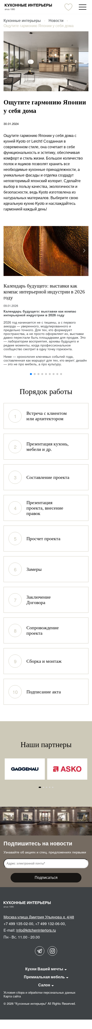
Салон (44, 985)
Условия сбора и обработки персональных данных (39, 992)
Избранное (68, 7)
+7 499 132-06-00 (50, 923)
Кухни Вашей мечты (44, 968)
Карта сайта (12, 996)
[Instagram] (52, 951)
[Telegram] (39, 951)
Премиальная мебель (44, 977)
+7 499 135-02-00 (18, 923)
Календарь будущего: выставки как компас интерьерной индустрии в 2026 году (44, 291)
